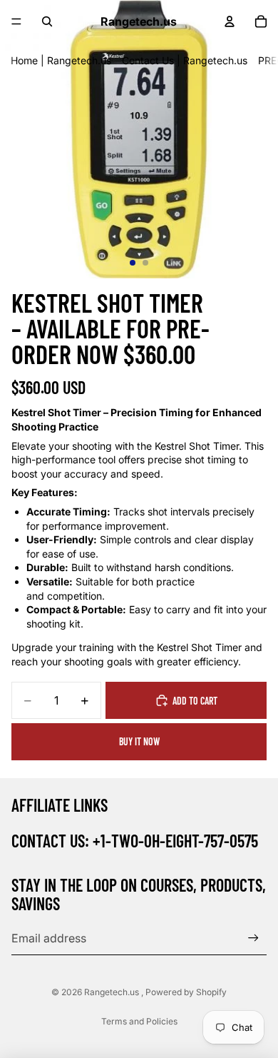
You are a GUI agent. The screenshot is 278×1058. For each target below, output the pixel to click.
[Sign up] (253, 938)
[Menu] (16, 21)
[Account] (229, 21)
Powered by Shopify (186, 992)
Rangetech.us (112, 992)
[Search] (47, 21)
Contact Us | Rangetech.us (184, 60)
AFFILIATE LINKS (59, 805)
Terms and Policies (139, 1021)
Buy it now (139, 741)
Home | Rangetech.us (61, 60)
